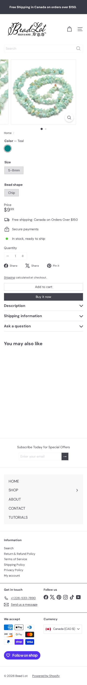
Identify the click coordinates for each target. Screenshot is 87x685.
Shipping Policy (14, 565)
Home (8, 133)
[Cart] (69, 29)
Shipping (9, 277)
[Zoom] (69, 117)
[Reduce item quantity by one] (8, 256)
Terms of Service (15, 559)
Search (8, 548)
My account (12, 576)
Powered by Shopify (46, 676)
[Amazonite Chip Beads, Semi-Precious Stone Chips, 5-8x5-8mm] (29, 389)
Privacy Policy (13, 570)
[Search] (78, 48)
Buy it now (43, 297)
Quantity (10, 248)
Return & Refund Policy (19, 554)
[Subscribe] (64, 456)
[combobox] (43, 48)
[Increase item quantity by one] (23, 256)
